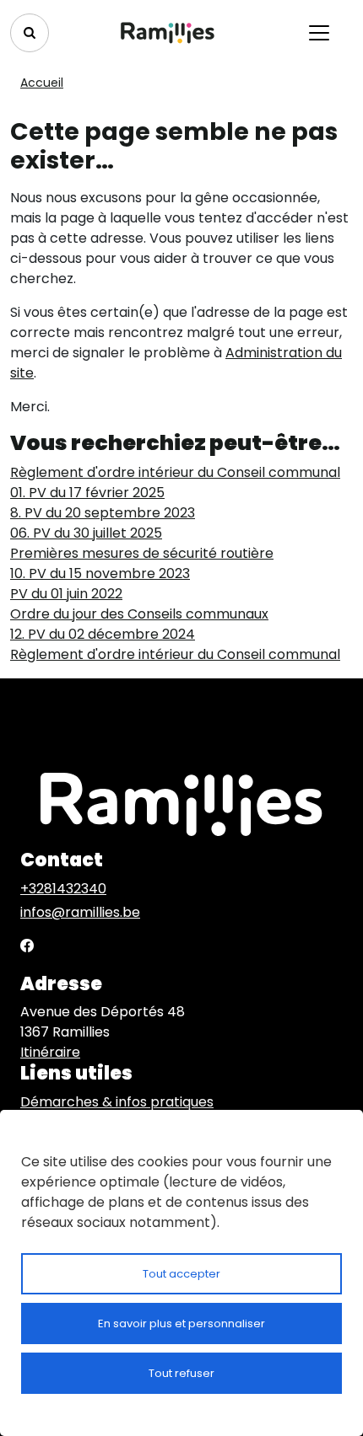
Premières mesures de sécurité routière (142, 553)
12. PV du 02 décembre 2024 (102, 634)
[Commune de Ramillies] (167, 33)
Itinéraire (50, 1052)
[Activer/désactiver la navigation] (319, 33)
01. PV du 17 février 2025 (87, 492)
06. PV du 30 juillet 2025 (86, 533)
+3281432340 (63, 888)
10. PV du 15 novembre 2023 (100, 573)
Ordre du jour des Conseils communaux (139, 614)
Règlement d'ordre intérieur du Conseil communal (175, 472)
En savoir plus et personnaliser (181, 1323)
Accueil (41, 82)
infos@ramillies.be (80, 912)
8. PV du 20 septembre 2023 (102, 512)
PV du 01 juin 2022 (66, 593)
